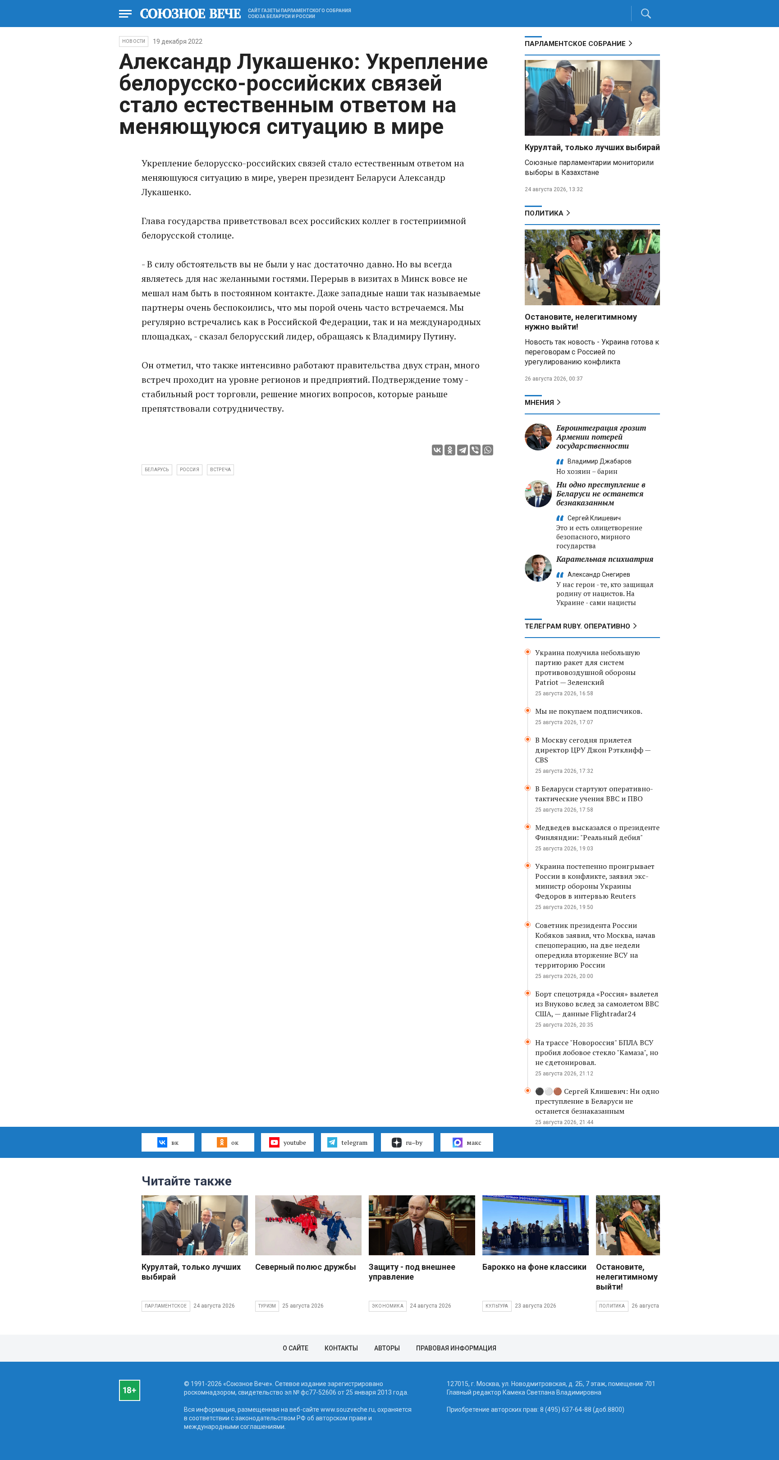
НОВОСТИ (133, 41)
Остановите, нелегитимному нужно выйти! (640, 1276)
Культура (497, 1306)
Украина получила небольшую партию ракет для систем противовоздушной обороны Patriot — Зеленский (587, 667)
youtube (295, 1142)
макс (474, 1142)
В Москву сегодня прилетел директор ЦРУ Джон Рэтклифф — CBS (593, 750)
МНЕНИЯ (539, 403)
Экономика (387, 1306)
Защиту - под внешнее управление (412, 1271)
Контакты (341, 1348)
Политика (544, 213)
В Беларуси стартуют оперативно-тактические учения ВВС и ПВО (594, 793)
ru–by (414, 1142)
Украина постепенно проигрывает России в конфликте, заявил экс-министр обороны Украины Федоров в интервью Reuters (595, 881)
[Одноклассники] (449, 450)
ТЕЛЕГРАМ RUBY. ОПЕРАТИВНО (577, 626)
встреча (220, 469)
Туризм (267, 1306)
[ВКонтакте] (437, 450)
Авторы (387, 1348)
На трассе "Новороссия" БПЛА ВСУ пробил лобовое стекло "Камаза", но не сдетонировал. (596, 1052)
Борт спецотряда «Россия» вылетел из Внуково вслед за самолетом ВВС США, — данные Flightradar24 (597, 1004)
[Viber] (475, 450)
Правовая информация (456, 1348)
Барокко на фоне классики (534, 1267)
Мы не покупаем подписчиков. (588, 711)
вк (175, 1142)
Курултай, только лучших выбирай (592, 147)
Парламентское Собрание (575, 44)
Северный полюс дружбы (305, 1267)
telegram (354, 1142)
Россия (189, 469)
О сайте (295, 1348)
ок (234, 1142)
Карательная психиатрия (604, 559)
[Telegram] (462, 450)
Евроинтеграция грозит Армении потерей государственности (601, 436)
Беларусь (157, 469)
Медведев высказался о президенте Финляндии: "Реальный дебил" (597, 832)
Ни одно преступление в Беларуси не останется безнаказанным (601, 493)
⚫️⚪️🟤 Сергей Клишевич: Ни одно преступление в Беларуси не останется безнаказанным (597, 1101)
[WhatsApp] (487, 450)
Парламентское (166, 1306)
